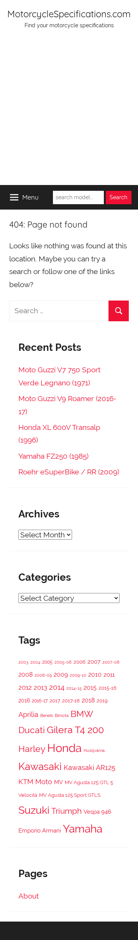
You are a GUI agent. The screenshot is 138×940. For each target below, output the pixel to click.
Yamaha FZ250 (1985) (53, 456)
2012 (25, 687)
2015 (90, 687)
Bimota (62, 715)
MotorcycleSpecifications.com (69, 14)
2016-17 (40, 701)
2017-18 (71, 701)
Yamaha (82, 829)
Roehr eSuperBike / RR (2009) (68, 472)
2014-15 (74, 688)
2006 (79, 662)
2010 (95, 674)
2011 (109, 674)
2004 (35, 662)
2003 (23, 662)
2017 (54, 701)
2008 (25, 674)
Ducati (31, 730)
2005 (47, 662)
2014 (56, 687)
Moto (43, 782)
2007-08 (111, 662)
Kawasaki (40, 766)
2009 (61, 674)
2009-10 (78, 675)
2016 (24, 700)
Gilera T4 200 (75, 729)
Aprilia (28, 714)
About (28, 896)
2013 (40, 687)
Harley (31, 749)
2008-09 (43, 675)
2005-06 (63, 662)
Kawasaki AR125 (89, 767)
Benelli (46, 715)
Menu (30, 197)
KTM (25, 782)
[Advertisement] (69, 112)
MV (58, 782)
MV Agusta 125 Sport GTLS (69, 795)
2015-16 (108, 688)
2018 (88, 700)
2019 (102, 701)
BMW (82, 714)
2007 (93, 661)
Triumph (66, 811)
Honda (64, 748)
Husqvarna (94, 750)
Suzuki (33, 810)
